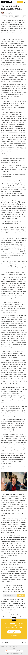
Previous (6, 642)
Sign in (25, 2)
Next (23, 642)
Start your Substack (11, 650)
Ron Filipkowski (8, 12)
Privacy (17, 646)
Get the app (19, 650)
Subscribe (19, 2)
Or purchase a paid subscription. (14, 635)
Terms (21, 646)
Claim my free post (14, 632)
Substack (8, 653)
